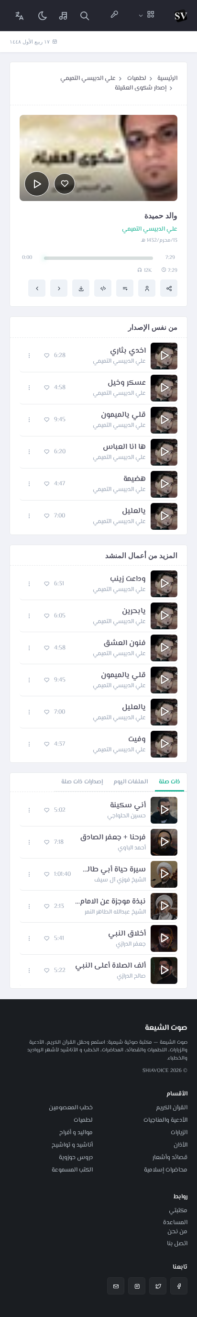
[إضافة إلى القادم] (124, 288)
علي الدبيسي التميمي (88, 78)
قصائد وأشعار (170, 1157)
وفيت (137, 740)
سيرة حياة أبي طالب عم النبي (113, 870)
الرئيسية (167, 78)
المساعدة (175, 1223)
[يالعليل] (36, 288)
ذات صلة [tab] (169, 782)
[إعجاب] (64, 183)
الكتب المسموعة (72, 1170)
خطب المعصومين (71, 1108)
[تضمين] (102, 288)
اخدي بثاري (128, 351)
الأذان (180, 1145)
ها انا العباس (124, 447)
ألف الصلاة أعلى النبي (110, 966)
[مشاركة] (168, 288)
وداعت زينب (128, 579)
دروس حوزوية (76, 1157)
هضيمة (134, 479)
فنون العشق (124, 643)
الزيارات (179, 1133)
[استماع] (36, 183)
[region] (98, 890)
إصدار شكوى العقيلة (140, 88)
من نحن (177, 1232)
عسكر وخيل (127, 383)
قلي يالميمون (123, 415)
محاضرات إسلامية (165, 1170)
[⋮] (29, 355)
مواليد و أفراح (76, 1133)
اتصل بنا (177, 1244)
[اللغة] (20, 15)
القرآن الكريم (171, 1108)
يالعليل (134, 511)
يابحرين (134, 611)
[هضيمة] (58, 288)
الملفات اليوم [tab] (130, 782)
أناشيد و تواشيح (72, 1145)
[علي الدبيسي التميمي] (146, 288)
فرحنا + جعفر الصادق (113, 838)
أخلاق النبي (127, 934)
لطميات (136, 78)
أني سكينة (128, 806)
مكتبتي (178, 1211)
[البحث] (85, 15)
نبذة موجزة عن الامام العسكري (110, 902)
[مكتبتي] (63, 15)
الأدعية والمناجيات (165, 1120)
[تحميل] (80, 288)
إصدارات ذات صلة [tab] (82, 782)
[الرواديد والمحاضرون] (114, 15)
